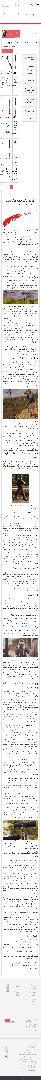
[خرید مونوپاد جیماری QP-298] (9, 64)
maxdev (14, 1078)
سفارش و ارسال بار (31, 1027)
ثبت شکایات (31, 1030)
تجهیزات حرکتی (27, 34)
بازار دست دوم (18, 16)
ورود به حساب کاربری (9, 3)
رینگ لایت (32, 1008)
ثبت (7, 1021)
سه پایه (28, 330)
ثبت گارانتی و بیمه (32, 995)
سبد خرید (6, 6)
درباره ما (33, 1022)
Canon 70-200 (8, 716)
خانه (36, 34)
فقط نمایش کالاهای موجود (29, 70)
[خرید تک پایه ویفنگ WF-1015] (16, 107)
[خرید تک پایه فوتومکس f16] (16, 64)
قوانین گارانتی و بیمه (33, 990)
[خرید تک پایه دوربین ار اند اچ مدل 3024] (9, 149)
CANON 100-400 (32, 719)
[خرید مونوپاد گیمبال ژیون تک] (9, 107)
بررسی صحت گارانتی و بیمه (33, 1002)
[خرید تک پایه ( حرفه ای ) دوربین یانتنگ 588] (16, 149)
